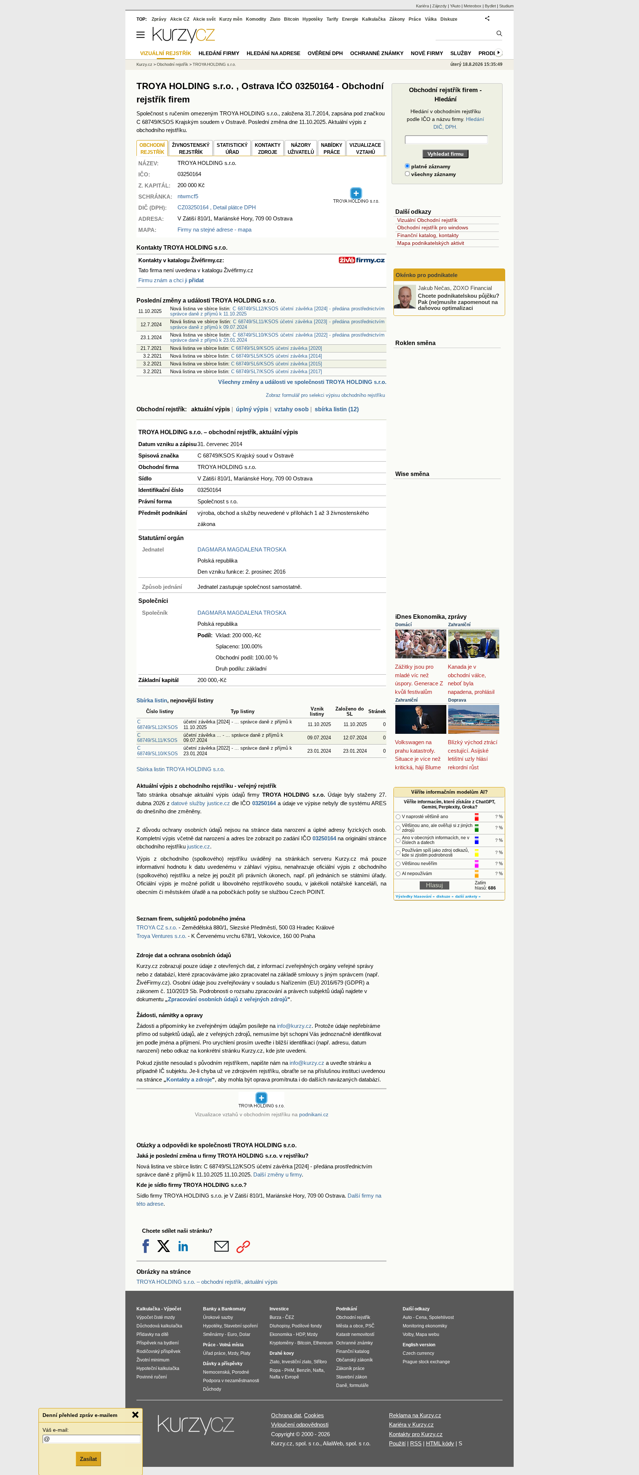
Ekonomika (281, 1334)
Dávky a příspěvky (223, 1363)
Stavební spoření (241, 1326)
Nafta (318, 1370)
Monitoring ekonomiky (425, 1326)
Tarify (332, 19)
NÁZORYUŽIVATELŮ (301, 148)
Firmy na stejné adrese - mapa (214, 229)
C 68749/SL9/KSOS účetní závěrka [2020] (276, 348)
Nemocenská (216, 1372)
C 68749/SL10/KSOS (157, 750)
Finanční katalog (352, 1351)
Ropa (275, 1370)
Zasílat (88, 1459)
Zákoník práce (350, 1368)
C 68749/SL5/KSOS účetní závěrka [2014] (276, 356)
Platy (245, 1353)
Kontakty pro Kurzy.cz (416, 1434)
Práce (415, 19)
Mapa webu (427, 1334)
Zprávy (159, 19)
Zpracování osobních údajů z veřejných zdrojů (227, 999)
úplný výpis (252, 409)
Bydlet (490, 6)
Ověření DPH (325, 53)
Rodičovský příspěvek (158, 1351)
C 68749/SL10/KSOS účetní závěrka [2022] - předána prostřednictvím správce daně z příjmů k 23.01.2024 (277, 337)
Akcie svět (204, 19)
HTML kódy (440, 1443)
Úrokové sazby (218, 1317)
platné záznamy (430, 166)
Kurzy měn (230, 19)
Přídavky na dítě (152, 1334)
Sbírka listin (151, 700)
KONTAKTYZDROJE (268, 148)
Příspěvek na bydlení (157, 1343)
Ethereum (323, 1343)
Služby (460, 53)
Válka (431, 19)
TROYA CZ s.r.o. (156, 927)
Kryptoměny (282, 1343)
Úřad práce (214, 1353)
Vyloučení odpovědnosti (299, 1424)
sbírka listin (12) (337, 409)
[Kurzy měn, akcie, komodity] (197, 1428)
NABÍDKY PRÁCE (331, 148)
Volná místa (231, 1344)
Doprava (457, 700)
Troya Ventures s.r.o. (161, 936)
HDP (300, 1334)
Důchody (212, 1389)
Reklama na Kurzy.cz (415, 1415)
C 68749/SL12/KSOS (157, 724)
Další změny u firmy (277, 1174)
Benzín (304, 1370)
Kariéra (422, 6)
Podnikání (346, 1309)
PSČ (370, 1326)
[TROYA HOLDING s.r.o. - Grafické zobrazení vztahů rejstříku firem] (356, 202)
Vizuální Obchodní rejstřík (427, 220)
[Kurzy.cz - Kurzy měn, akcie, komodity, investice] (184, 41)
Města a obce (349, 1326)
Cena (421, 1317)
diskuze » (445, 896)
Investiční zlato (296, 1361)
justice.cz (198, 846)
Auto (407, 1317)
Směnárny (213, 1334)
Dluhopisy (280, 1326)
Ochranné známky (376, 53)
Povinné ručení (151, 1377)
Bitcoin (291, 19)
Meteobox (472, 6)
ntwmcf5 (188, 196)
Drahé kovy (282, 1353)
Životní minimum (152, 1360)
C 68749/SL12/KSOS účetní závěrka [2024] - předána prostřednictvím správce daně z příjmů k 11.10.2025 (277, 311)
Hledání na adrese (273, 53)
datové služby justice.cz (200, 803)
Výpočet (172, 1309)
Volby (408, 1334)
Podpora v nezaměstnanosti (231, 1380)
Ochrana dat (286, 1415)
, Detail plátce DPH (217, 207)
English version (419, 1344)
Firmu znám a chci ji (171, 280)
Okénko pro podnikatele (426, 275)
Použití (397, 1443)
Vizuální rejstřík (165, 53)
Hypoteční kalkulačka (157, 1368)
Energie (350, 19)
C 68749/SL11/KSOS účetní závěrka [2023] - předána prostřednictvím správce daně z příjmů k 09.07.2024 (277, 324)
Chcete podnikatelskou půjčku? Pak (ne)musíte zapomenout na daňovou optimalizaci (458, 302)
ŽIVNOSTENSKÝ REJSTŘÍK (191, 148)
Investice (279, 1309)
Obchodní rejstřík (172, 64)
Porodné (240, 1372)
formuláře (359, 1385)
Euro (232, 1334)
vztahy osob (291, 409)
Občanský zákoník (354, 1360)
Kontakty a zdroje (189, 1079)
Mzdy (233, 1353)
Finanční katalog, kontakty (428, 235)
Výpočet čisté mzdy (155, 1317)
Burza (275, 1317)
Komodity (256, 19)
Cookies (314, 1415)
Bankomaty (234, 1309)
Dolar (244, 1334)
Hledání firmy (219, 53)
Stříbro (320, 1361)
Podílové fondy (307, 1326)
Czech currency (418, 1353)
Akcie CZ (179, 19)
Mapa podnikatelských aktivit (430, 243)
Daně (341, 1385)
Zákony (397, 19)
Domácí (403, 624)
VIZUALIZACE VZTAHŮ (365, 148)
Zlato (275, 19)
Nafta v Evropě (284, 1377)
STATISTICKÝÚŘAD (232, 148)
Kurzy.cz (144, 64)
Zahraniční (459, 624)
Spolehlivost (441, 1317)
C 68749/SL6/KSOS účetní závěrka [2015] (276, 364)
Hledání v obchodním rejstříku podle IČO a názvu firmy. (445, 119)
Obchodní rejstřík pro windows (432, 227)
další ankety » (468, 896)
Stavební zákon (351, 1377)
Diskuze (448, 19)
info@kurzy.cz (294, 1026)
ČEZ (289, 1317)
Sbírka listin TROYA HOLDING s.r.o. (180, 769)
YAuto (455, 6)
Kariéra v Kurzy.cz (411, 1424)
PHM (289, 1370)
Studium (506, 6)
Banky (210, 1309)
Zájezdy (439, 6)
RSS (416, 1443)
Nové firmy (427, 53)
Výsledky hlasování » (415, 896)
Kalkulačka (374, 19)
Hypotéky (312, 19)
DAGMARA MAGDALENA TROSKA (241, 549)
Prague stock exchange (426, 1361)
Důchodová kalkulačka (159, 1326)
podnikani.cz (313, 1114)
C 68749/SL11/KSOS (157, 737)
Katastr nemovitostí (355, 1334)
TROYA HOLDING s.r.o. (214, 64)
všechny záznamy (433, 174)
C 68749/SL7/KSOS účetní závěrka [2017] (276, 371)
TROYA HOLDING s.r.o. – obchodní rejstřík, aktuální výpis (207, 1282)
